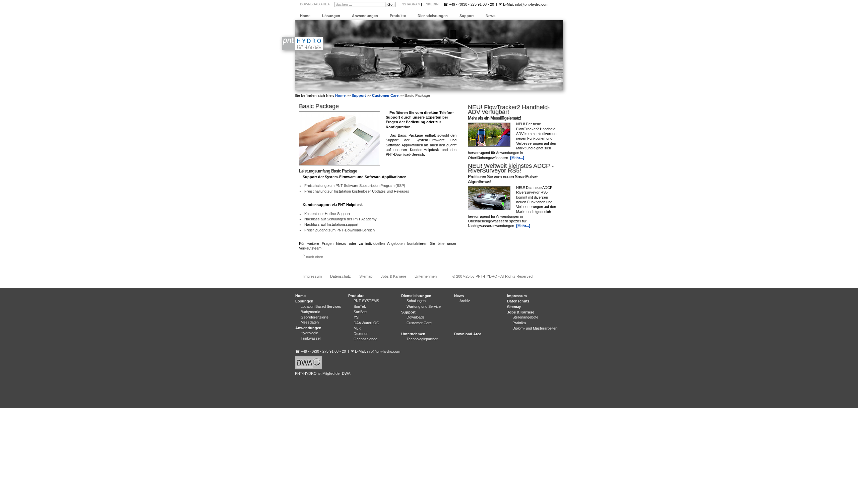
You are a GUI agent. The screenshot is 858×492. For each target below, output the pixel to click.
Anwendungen (365, 16)
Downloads (416, 317)
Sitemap (365, 276)
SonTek (360, 306)
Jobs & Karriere (393, 276)
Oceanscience (365, 339)
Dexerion (361, 334)
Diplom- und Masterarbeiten (534, 328)
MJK (357, 328)
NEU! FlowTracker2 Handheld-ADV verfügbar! (509, 109)
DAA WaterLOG (366, 323)
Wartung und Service (424, 306)
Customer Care (385, 95)
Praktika (519, 323)
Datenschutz (340, 276)
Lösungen (331, 16)
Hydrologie (309, 333)
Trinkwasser (311, 338)
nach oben (314, 257)
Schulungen (416, 301)
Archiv (464, 301)
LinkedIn (430, 4)
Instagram (410, 4)
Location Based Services (321, 306)
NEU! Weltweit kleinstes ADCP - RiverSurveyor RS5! (511, 168)
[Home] (302, 49)
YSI (356, 317)
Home (305, 16)
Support (466, 16)
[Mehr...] (517, 158)
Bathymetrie (310, 312)
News (490, 16)
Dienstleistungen (433, 16)
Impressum (312, 276)
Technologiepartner (422, 339)
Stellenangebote (525, 317)
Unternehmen (426, 276)
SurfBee (360, 312)
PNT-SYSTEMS (366, 301)
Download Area (315, 4)
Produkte (398, 16)
